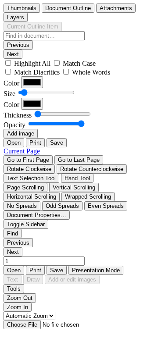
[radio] (22, 8)
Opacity (14, 124)
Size (9, 93)
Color (11, 83)
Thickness (18, 115)
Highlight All (32, 63)
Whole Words (91, 72)
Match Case (79, 63)
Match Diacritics (37, 72)
